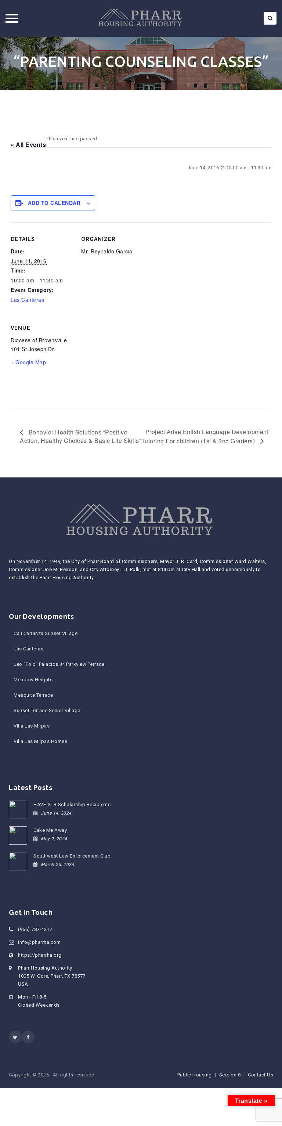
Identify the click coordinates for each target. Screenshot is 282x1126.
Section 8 (230, 1075)
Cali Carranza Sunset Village (45, 633)
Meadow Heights (33, 679)
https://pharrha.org (40, 955)
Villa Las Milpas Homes (40, 741)
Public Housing (194, 1075)
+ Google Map (28, 362)
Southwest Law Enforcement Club (72, 856)
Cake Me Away (50, 830)
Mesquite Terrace (33, 695)
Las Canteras (27, 299)
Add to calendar (54, 202)
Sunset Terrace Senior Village (47, 710)
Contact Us (260, 1075)
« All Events (28, 144)
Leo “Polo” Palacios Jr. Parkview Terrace (59, 664)
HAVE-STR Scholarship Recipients (72, 804)
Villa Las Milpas (32, 726)
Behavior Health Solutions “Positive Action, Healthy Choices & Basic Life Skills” (80, 436)
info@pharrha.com (39, 942)
